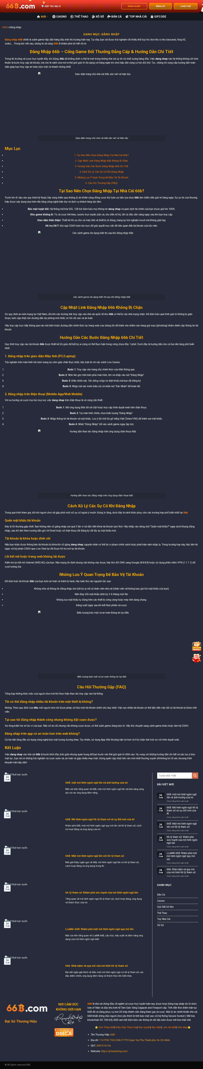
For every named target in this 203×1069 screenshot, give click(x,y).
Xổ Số (100, 16)
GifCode (160, 16)
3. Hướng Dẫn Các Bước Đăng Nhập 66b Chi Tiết (101, 166)
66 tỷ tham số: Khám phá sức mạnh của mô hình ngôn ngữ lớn (101, 892)
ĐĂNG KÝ (160, 6)
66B (43, 16)
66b (185, 512)
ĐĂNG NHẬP (134, 6)
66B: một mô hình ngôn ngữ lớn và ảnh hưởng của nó (96, 782)
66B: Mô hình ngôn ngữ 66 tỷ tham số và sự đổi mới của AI (99, 819)
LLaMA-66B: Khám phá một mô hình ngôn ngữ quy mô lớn (99, 929)
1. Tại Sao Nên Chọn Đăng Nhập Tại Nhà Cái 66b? (101, 155)
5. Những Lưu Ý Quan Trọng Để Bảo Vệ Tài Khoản (101, 177)
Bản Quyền (144, 1027)
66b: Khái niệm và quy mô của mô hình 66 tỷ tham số (96, 965)
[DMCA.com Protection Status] (63, 1032)
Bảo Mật (156, 1027)
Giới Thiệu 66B (107, 1027)
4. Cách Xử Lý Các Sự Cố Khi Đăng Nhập (101, 171)
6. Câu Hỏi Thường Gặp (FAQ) (101, 183)
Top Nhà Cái (138, 16)
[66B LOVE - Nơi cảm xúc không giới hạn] (20, 6)
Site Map (182, 1027)
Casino (61, 16)
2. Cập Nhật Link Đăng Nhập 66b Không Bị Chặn (101, 160)
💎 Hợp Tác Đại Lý (51, 6)
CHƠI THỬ (185, 6)
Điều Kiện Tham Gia (126, 1027)
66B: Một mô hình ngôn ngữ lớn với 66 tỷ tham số (94, 855)
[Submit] (195, 775)
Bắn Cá (116, 16)
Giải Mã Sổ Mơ (165, 906)
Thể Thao (81, 16)
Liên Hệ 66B (169, 1027)
